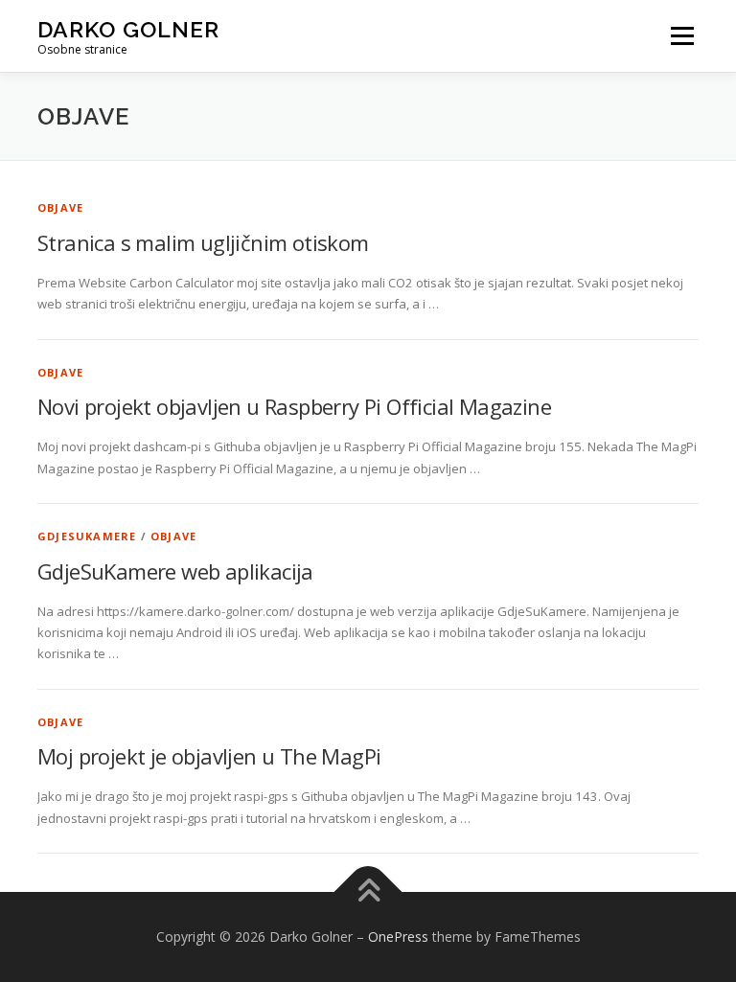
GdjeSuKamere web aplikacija (175, 571)
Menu (682, 35)
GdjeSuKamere (86, 536)
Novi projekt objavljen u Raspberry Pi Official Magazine (294, 406)
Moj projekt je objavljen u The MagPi (208, 756)
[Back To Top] (368, 892)
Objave (60, 207)
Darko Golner (128, 29)
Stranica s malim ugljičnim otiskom (203, 242)
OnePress (398, 936)
